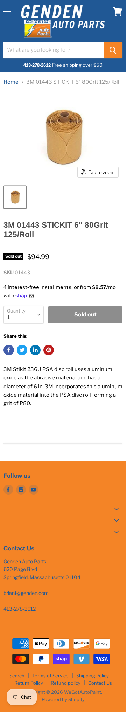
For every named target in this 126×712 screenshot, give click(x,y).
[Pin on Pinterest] (48, 350)
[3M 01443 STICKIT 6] (15, 197)
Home (11, 82)
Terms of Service (50, 675)
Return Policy (28, 683)
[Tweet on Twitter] (22, 350)
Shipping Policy (92, 675)
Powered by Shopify (63, 699)
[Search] (113, 50)
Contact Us (100, 683)
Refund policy (65, 683)
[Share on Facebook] (9, 350)
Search (16, 675)
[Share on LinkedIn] (35, 350)
